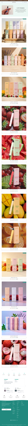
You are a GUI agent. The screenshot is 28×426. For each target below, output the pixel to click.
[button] (23, 2)
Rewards (18, 407)
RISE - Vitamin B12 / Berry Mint (14, 189)
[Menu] (2, 2)
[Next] (25, 386)
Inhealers (22, 403)
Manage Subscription (13, 403)
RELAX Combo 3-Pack (14, 306)
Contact (13, 407)
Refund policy (25, 424)
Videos (17, 417)
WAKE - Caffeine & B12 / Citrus (14, 248)
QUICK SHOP (14, 133)
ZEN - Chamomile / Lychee (14, 365)
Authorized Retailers (13, 413)
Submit (6, 409)
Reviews (18, 411)
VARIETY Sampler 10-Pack (14, 43)
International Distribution (13, 411)
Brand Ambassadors (18, 409)
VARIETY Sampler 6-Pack (14, 72)
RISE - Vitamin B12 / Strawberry (14, 131)
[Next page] (16, 370)
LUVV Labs (4, 424)
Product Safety (17, 403)
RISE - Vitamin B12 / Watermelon (14, 160)
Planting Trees (18, 415)
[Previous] (2, 386)
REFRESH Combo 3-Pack (14, 277)
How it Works (17, 413)
